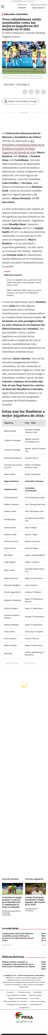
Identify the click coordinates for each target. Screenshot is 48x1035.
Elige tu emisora (39, 8)
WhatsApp (43, 91)
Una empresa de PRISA (24, 1015)
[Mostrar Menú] (2, 6)
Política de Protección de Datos (15, 1001)
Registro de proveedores (18, 998)
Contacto (10, 992)
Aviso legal (35, 998)
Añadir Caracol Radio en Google (22, 101)
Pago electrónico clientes (16, 995)
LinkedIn (37, 91)
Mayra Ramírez (12, 663)
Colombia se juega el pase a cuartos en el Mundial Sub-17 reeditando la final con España (12, 902)
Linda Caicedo (30, 663)
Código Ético (24, 1008)
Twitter (31, 91)
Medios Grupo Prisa (24, 1021)
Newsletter (38, 992)
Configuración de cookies (16, 1005)
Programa (22, 7)
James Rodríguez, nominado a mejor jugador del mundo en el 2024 (35, 901)
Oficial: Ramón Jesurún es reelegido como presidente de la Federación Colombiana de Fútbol (18, 964)
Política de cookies (37, 1001)
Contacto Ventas (24, 992)
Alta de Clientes (35, 995)
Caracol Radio (12, 7)
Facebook (25, 91)
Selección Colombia (16, 14)
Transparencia (36, 1005)
